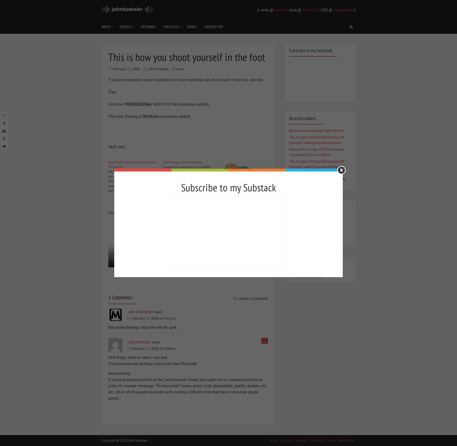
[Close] (341, 170)
